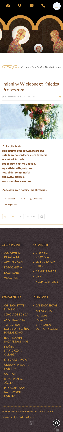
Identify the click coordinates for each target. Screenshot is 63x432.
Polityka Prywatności (24, 417)
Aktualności (50, 67)
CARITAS (9, 373)
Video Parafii (13, 277)
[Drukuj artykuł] (60, 97)
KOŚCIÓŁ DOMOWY (16, 359)
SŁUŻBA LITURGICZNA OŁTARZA (13, 350)
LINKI (39, 276)
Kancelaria (44, 310)
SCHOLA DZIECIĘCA (16, 314)
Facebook (11, 199)
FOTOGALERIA (13, 267)
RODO (51, 411)
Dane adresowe (46, 305)
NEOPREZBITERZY (47, 281)
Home (26, 67)
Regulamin (7, 417)
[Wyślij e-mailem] (13, 216)
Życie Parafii (36, 67)
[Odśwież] (16, 67)
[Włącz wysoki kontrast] (56, 423)
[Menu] (57, 6)
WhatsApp (37, 199)
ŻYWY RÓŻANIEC (15, 319)
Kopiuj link (12, 204)
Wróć (9, 67)
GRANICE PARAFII (46, 271)
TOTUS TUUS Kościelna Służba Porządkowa (16, 328)
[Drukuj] (5, 216)
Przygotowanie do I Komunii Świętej (15, 391)
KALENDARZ (11, 272)
